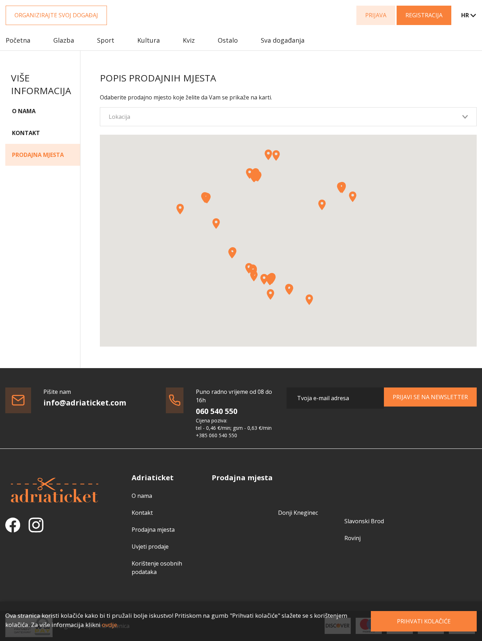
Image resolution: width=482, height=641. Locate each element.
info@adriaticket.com (84, 403)
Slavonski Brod (364, 521)
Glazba (63, 40)
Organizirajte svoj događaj (56, 15)
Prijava (375, 15)
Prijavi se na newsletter (430, 397)
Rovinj (352, 538)
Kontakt (26, 133)
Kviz (189, 40)
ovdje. (110, 625)
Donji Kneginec (298, 513)
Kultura (148, 40)
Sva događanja (283, 40)
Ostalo (228, 40)
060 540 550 (216, 411)
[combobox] (464, 15)
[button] (289, 289)
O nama (24, 111)
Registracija (423, 15)
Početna (18, 40)
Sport (105, 40)
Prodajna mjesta (38, 155)
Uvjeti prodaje (150, 546)
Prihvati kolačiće (424, 621)
